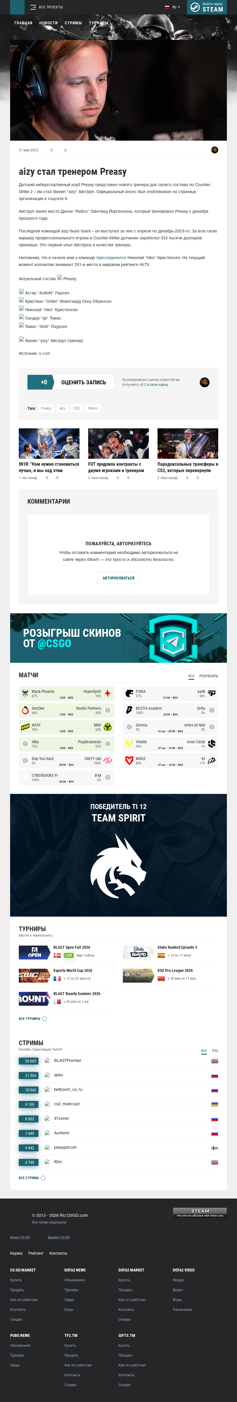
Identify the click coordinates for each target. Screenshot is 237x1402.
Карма (16, 1254)
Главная (23, 23)
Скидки (16, 1319)
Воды (177, 1300)
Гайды (69, 1300)
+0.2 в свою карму (153, 384)
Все (191, 676)
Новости (48, 23)
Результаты (208, 676)
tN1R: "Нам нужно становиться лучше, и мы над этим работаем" (49, 467)
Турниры (98, 23)
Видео (178, 1290)
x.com (44, 354)
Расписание (182, 1309)
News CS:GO (20, 1238)
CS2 (76, 408)
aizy (62, 408)
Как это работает (24, 1300)
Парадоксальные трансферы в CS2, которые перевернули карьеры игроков (188, 467)
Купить (16, 1280)
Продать (17, 1290)
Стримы (73, 23)
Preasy (46, 408)
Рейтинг (36, 1254)
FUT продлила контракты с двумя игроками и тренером (116, 467)
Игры (68, 1309)
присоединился (111, 258)
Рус (215, 1051)
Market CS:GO (59, 1238)
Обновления (74, 1280)
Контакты (58, 1254)
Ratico (93, 408)
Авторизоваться (118, 578)
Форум (178, 1280)
